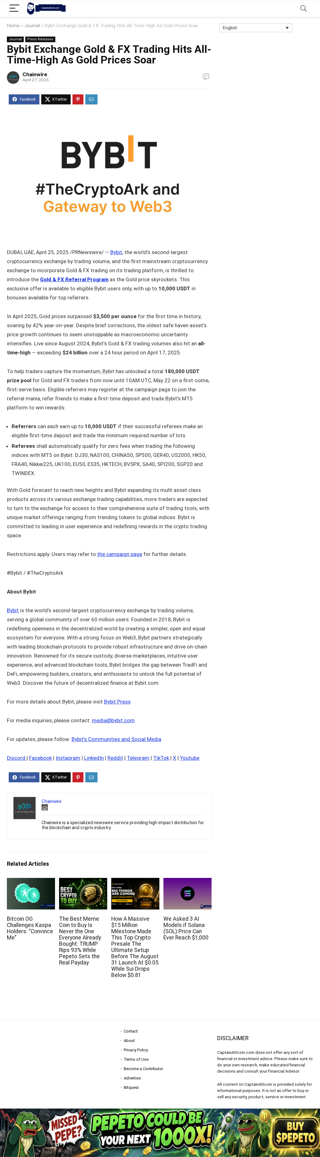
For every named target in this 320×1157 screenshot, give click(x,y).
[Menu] (14, 8)
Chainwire (34, 74)
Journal (32, 25)
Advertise (132, 1078)
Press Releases (40, 39)
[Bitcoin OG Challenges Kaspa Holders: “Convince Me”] (31, 882)
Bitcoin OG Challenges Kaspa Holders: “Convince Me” (30, 928)
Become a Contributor (143, 1068)
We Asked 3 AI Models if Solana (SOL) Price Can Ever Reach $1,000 (185, 928)
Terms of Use (136, 1059)
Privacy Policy (136, 1050)
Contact (131, 1031)
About (129, 1040)
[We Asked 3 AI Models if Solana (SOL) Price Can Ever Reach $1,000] (187, 882)
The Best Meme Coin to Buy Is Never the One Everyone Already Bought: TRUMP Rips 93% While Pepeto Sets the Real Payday (80, 941)
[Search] (303, 8)
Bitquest (131, 1087)
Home (13, 25)
